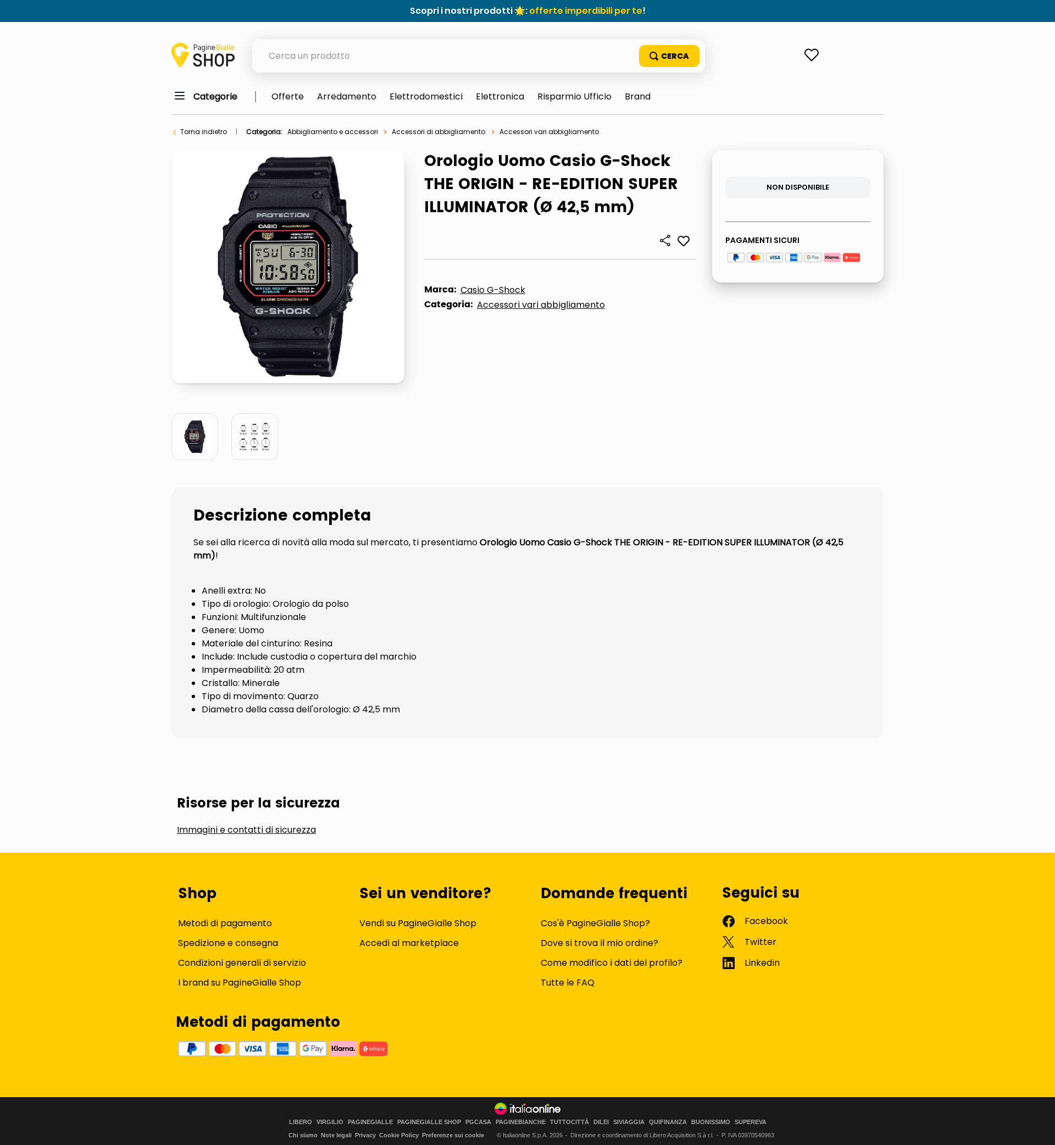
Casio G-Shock (492, 290)
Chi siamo (303, 1135)
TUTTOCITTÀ (569, 1122)
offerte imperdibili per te (585, 10)
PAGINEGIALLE (370, 1122)
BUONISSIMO (710, 1122)
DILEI (601, 1122)
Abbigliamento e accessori (332, 131)
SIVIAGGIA (629, 1122)
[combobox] (478, 56)
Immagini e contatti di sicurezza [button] (246, 830)
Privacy (365, 1135)
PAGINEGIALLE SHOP (429, 1122)
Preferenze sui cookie (453, 1135)
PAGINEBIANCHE (521, 1122)
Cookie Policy (399, 1135)
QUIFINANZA (668, 1122)
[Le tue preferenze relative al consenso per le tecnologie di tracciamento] (1035, 1125)
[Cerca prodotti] (669, 56)
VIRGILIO (329, 1122)
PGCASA (478, 1122)
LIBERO (300, 1122)
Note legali (336, 1135)
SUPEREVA (751, 1122)
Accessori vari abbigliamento (549, 131)
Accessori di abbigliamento (438, 131)
